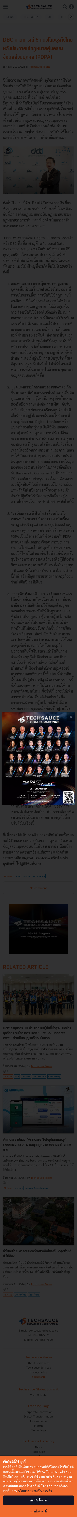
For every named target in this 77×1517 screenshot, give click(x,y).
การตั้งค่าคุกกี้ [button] (38, 1511)
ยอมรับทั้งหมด (38, 1500)
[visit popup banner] (38, 758)
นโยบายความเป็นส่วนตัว (35, 1491)
